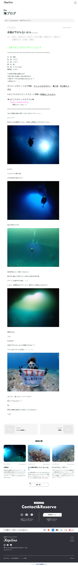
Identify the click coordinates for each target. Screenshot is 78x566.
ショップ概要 (24, 558)
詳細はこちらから (48, 94)
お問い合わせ (6, 558)
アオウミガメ (22, 36)
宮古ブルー (57, 36)
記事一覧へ (38, 484)
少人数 (25, 39)
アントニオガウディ (42, 86)
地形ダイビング (48, 36)
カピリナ (31, 36)
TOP (6, 20)
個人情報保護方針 (15, 558)
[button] (75, 2)
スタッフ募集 (39, 36)
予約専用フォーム (52, 514)
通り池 (32, 39)
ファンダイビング (11, 27)
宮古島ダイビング (17, 39)
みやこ (14, 36)
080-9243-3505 (8, 549)
